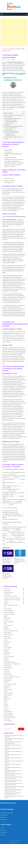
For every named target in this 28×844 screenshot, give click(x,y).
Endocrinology (7, 665)
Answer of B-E (9, 129)
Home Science (7, 641)
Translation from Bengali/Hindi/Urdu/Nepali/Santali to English (13, 125)
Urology (5, 691)
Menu (2, 14)
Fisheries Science (8, 618)
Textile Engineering (8, 713)
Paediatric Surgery (8, 674)
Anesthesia (6, 687)
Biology (5, 616)
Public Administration (8, 634)
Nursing (5, 603)
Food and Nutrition (8, 711)
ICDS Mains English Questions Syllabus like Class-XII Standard (13, 116)
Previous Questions (10, 49)
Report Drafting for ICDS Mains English (12, 118)
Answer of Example (10, 123)
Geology (6, 704)
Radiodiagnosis (7, 685)
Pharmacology (7, 652)
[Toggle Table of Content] (22, 113)
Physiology (6, 654)
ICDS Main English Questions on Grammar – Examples (13, 137)
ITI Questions (7, 594)
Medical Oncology (8, 667)
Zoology (6, 702)
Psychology (6, 629)
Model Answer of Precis (11, 135)
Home (3, 49)
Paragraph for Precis (10, 133)
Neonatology (7, 669)
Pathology (6, 651)
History (5, 640)
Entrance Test (7, 588)
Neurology (6, 658)
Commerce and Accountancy (10, 596)
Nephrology (6, 671)
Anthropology (7, 718)
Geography (6, 601)
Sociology (6, 627)
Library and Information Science (11, 605)
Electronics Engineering (9, 612)
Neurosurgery (7, 673)
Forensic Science (7, 638)
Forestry (6, 707)
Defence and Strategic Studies (11, 630)
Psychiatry (6, 682)
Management (7, 636)
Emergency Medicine (8, 693)
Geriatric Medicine (8, 695)
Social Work (6, 643)
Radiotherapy (7, 698)
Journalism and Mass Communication (12, 597)
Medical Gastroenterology (10, 662)
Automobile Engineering (9, 717)
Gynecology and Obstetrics (10, 684)
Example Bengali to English (11, 127)
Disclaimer (3, 834)
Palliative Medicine (8, 689)
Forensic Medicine (8, 647)
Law (5, 607)
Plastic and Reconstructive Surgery (12, 676)
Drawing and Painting (8, 715)
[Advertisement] (14, 32)
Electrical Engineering (8, 610)
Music (5, 623)
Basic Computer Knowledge (7, 812)
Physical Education (8, 625)
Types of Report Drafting (11, 120)
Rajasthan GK (4, 817)
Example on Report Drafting (11, 121)
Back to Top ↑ (14, 842)
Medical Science (7, 590)
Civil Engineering (7, 608)
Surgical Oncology (8, 678)
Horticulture (6, 709)
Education (6, 645)
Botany (5, 700)
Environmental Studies (9, 621)
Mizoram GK (3, 819)
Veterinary (6, 706)
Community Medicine (8, 656)
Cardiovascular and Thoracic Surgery (12, 663)
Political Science (7, 632)
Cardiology (6, 660)
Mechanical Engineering (9, 614)
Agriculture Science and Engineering (12, 599)
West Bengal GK (4, 815)
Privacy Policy (4, 832)
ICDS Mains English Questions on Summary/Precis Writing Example (11, 131)
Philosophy (6, 619)
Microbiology (7, 649)
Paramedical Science (8, 592)
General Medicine (8, 680)
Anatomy (6, 696)
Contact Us (3, 830)
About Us (3, 828)
